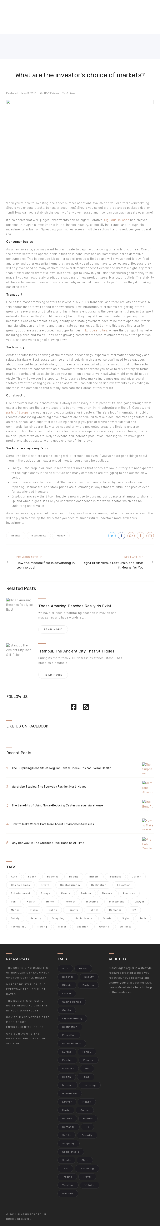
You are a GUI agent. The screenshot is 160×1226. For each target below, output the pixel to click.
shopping (58, 918)
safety (15, 918)
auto (14, 876)
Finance (16, 535)
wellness (125, 926)
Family (65, 893)
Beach (32, 876)
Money (61, 535)
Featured (12, 93)
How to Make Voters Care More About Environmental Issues (53, 824)
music (34, 910)
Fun (13, 901)
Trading (42, 926)
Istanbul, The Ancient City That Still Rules (76, 651)
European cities (96, 330)
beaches (52, 876)
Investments (38, 535)
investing (92, 901)
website (104, 926)
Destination (98, 885)
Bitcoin (94, 876)
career (136, 876)
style (125, 918)
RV (134, 910)
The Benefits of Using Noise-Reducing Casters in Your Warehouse (57, 805)
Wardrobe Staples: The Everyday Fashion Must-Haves (49, 787)
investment (116, 901)
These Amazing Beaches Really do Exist (74, 606)
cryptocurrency (70, 885)
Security (35, 918)
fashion (86, 893)
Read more (53, 629)
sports (107, 918)
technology (18, 926)
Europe (45, 893)
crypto (45, 885)
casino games (20, 885)
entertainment (20, 893)
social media (83, 918)
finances (129, 893)
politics (93, 910)
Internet (70, 901)
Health (31, 901)
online (53, 910)
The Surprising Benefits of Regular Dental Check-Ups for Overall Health (61, 768)
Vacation (82, 926)
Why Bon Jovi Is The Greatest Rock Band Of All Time (48, 843)
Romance (115, 910)
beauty (74, 876)
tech (143, 918)
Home (50, 901)
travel (62, 926)
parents (73, 910)
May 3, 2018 (28, 93)
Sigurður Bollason (116, 220)
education (124, 885)
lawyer (139, 901)
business (115, 876)
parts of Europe (17, 412)
